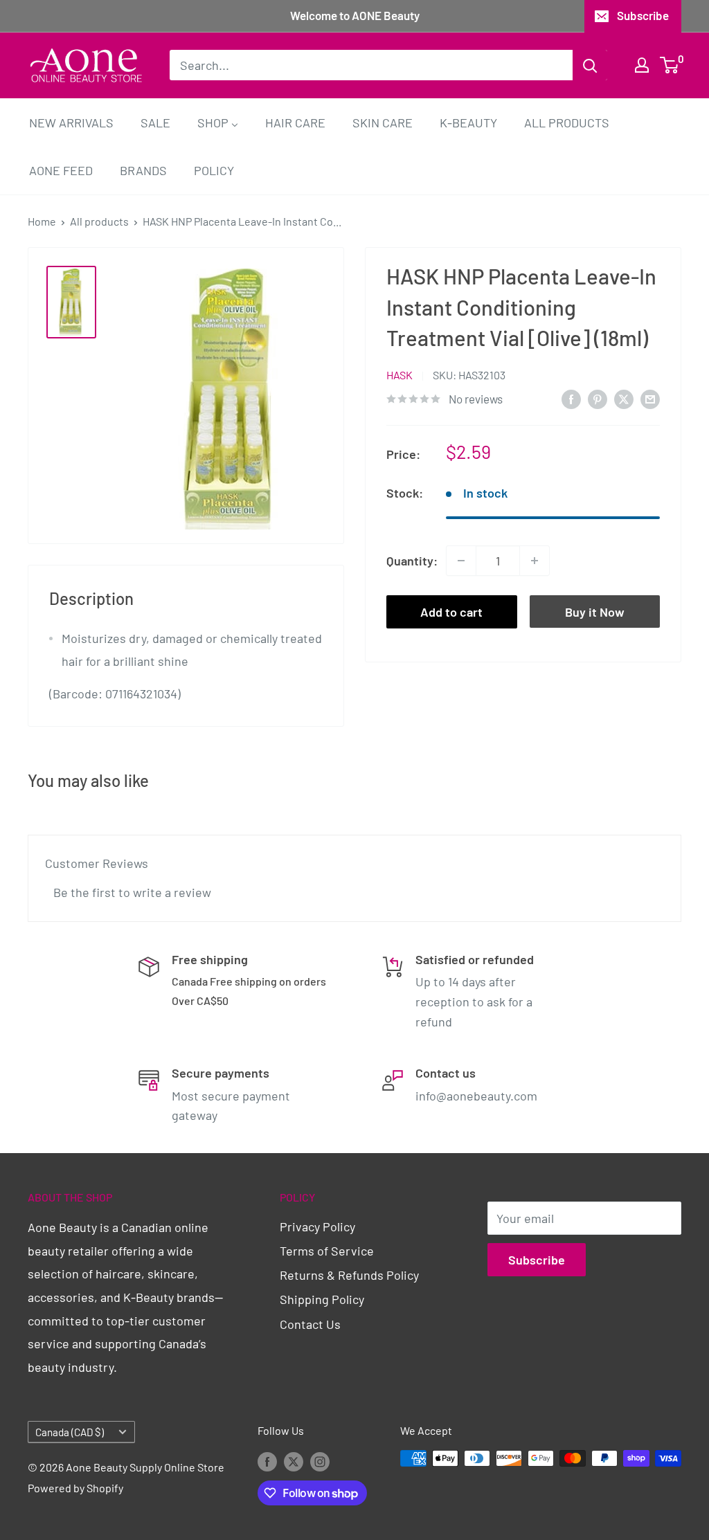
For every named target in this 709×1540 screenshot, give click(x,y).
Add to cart (451, 611)
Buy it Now (595, 611)
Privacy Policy (317, 1226)
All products (99, 221)
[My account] (642, 65)
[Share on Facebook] (571, 398)
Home (42, 221)
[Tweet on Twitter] (624, 398)
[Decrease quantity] (461, 560)
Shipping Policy (322, 1299)
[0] (670, 65)
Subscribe (643, 15)
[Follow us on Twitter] (293, 1460)
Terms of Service (327, 1250)
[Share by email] (650, 398)
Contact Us (310, 1324)
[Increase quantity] (534, 560)
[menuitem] (71, 122)
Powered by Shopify (75, 1487)
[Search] (590, 65)
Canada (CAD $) (69, 1432)
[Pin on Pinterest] (597, 398)
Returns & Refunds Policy (349, 1275)
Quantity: (412, 560)
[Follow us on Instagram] (320, 1460)
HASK (399, 374)
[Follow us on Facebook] (267, 1460)
